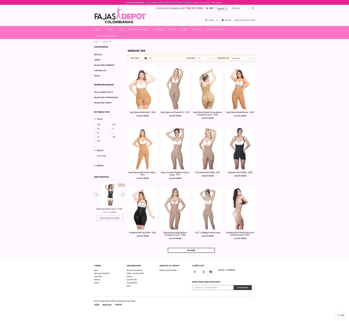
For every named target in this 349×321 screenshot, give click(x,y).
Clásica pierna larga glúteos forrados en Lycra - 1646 (175, 234)
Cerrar (254, 2)
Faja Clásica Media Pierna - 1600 (240, 112)
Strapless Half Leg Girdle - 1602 (142, 233)
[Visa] (96, 305)
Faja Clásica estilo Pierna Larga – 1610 (142, 173)
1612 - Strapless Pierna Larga (207, 233)
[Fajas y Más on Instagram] (210, 271)
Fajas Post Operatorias (106, 97)
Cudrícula (146, 58)
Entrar (237, 20)
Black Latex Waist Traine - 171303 (109, 209)
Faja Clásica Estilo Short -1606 (142, 112)
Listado (151, 58)
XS (98, 129)
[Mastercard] (107, 305)
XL (98, 137)
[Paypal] (118, 305)
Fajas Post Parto (103, 103)
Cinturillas (100, 70)
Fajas (97, 76)
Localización (132, 280)
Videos (129, 276)
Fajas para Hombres (104, 65)
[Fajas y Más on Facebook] (194, 271)
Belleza (98, 55)
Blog (128, 286)
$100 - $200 (101, 156)
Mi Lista (228, 20)
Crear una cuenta (248, 20)
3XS (98, 125)
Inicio (96, 42)
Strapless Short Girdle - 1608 (240, 172)
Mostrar (191, 58)
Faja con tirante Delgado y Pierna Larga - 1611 (175, 173)
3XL (98, 141)
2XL (114, 137)
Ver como (134, 58)
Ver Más (191, 250)
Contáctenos (132, 283)
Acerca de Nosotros (134, 270)
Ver (142, 108)
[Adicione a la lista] (142, 86)
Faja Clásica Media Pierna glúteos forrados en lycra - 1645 (207, 113)
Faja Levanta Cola (103, 92)
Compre (218, 3)
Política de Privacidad (135, 273)
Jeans (97, 60)
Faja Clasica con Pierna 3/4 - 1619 (175, 112)
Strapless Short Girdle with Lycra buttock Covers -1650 (240, 234)
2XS (114, 125)
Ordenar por (223, 58)
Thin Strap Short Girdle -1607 (207, 172)
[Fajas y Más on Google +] (203, 271)
